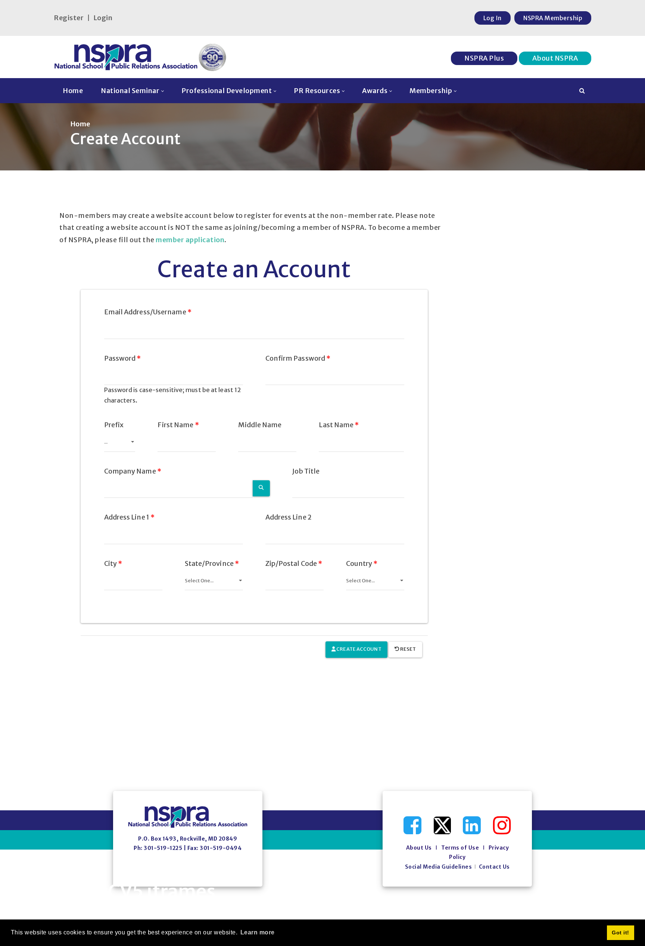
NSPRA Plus (484, 58)
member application (190, 239)
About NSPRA (555, 58)
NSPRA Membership (552, 18)
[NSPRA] (140, 57)
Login (103, 17)
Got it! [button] (620, 933)
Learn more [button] (257, 932)
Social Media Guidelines (438, 866)
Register (69, 17)
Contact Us (494, 866)
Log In (492, 18)
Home (80, 124)
